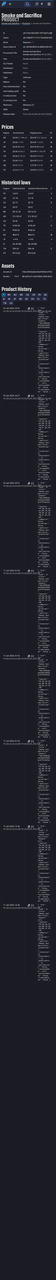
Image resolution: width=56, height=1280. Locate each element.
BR (21, 295)
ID (4, 299)
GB (45, 295)
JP (14, 299)
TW (4, 303)
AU (15, 295)
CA (27, 295)
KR (20, 299)
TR (44, 299)
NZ (26, 299)
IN (9, 299)
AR (8, 295)
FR (39, 295)
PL (38, 299)
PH (32, 299)
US (11, 303)
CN (33, 295)
